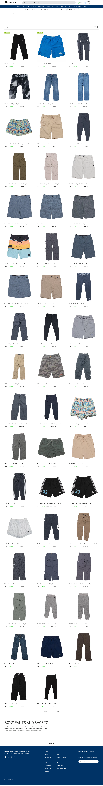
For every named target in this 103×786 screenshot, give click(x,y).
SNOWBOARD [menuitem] (40, 6)
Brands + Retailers (61, 757)
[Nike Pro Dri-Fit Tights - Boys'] (19, 87)
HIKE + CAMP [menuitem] (50, 6)
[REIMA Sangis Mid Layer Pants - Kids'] (84, 607)
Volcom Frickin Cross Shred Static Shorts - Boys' (16, 224)
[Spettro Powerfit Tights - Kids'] (84, 127)
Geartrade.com (10, 779)
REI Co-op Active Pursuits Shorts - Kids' (46, 464)
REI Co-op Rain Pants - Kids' (11, 704)
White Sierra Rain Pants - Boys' (11, 584)
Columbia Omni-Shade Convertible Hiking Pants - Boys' (50, 424)
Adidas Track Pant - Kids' (10, 504)
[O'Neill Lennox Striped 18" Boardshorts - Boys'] (19, 247)
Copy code (77, 9)
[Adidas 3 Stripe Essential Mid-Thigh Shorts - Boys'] (51, 487)
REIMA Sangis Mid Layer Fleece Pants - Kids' (47, 624)
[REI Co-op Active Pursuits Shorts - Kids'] (51, 447)
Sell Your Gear (48, 757)
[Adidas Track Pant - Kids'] (19, 487)
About (46, 754)
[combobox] (49, 2)
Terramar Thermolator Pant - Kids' (45, 344)
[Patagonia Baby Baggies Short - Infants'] (84, 407)
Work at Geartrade (61, 768)
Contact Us (59, 760)
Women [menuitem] (23, 6)
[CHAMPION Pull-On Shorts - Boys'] (84, 447)
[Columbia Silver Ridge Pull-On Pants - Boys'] (19, 607)
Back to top (51, 743)
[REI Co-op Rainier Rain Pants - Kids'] (84, 367)
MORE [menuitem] (74, 6)
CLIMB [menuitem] (68, 6)
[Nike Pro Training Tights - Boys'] (84, 287)
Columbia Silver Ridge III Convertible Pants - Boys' (16, 424)
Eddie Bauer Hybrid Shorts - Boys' (45, 663)
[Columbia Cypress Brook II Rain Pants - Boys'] (19, 327)
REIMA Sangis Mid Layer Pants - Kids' (78, 624)
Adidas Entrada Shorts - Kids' (11, 544)
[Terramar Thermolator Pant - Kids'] (51, 327)
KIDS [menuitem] (29, 6)
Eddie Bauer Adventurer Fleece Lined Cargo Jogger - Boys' (83, 544)
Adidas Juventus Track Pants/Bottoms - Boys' (79, 64)
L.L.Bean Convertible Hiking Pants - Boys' (14, 384)
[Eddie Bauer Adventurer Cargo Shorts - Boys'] (51, 127)
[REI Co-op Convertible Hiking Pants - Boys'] (51, 247)
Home (5, 13)
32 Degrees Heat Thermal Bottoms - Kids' (46, 704)
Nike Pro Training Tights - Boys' (76, 304)
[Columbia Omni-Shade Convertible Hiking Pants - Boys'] (51, 407)
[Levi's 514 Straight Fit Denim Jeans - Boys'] (84, 87)
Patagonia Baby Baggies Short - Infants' (78, 424)
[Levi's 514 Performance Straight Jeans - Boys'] (51, 87)
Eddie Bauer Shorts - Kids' (75, 344)
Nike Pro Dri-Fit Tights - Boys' (11, 104)
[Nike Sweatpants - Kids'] (19, 47)
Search (58, 754)
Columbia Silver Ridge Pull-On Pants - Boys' (15, 624)
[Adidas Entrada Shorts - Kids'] (19, 527)
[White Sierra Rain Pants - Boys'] (19, 567)
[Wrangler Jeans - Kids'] (19, 647)
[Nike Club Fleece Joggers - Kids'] (51, 527)
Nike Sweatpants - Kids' (10, 64)
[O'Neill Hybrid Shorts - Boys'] (51, 207)
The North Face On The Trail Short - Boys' (46, 64)
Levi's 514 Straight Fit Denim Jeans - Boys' (79, 104)
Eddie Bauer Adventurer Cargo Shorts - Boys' (47, 144)
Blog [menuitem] (85, 6)
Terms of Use (48, 765)
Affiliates (47, 763)
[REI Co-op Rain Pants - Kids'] (19, 687)
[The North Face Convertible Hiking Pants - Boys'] (84, 567)
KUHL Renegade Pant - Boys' (75, 663)
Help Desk (47, 760)
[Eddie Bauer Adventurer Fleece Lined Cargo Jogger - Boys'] (84, 527)
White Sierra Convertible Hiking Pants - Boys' (47, 584)
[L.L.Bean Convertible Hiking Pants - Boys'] (19, 367)
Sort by (6, 27)
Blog (58, 763)
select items (51, 10)
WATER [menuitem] (62, 6)
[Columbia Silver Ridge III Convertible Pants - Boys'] (19, 407)
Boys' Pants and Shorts (12, 13)
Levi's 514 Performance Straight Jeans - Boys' (47, 104)
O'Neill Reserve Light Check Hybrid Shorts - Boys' (80, 184)
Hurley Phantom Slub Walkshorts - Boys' (46, 304)
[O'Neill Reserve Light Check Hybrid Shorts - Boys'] (84, 167)
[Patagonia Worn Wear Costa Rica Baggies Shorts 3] (19, 127)
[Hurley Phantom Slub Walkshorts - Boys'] (51, 287)
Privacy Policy (48, 768)
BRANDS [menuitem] (80, 6)
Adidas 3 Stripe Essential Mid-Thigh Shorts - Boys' (49, 504)
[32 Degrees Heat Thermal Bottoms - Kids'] (51, 687)
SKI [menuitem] (34, 6)
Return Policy (60, 765)
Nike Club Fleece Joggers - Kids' (44, 544)
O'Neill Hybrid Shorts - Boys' (43, 224)
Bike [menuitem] (57, 6)
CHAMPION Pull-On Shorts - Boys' (77, 464)
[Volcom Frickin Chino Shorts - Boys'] (84, 207)
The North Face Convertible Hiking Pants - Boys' (80, 584)
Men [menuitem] (18, 6)
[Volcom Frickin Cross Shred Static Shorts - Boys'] (19, 207)
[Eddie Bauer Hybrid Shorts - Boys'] (51, 647)
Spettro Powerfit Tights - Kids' (76, 144)
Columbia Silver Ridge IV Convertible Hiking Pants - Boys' (18, 184)
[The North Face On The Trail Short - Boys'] (51, 47)
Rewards (47, 771)
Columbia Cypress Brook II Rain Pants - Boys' (15, 344)
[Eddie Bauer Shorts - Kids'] (84, 327)
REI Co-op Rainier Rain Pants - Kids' (77, 384)
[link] (45, 711)
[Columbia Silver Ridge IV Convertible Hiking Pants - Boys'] (19, 167)
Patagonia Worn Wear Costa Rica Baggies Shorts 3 (16, 144)
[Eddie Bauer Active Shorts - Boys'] (51, 367)
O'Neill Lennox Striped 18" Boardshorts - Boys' (15, 264)
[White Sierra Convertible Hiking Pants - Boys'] (51, 567)
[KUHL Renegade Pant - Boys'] (84, 647)
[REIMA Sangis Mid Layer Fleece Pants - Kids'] (51, 607)
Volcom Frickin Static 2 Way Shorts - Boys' (79, 264)
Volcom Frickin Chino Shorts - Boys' (77, 224)
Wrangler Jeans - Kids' (9, 663)
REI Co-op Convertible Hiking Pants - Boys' (47, 264)
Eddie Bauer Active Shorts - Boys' (44, 384)
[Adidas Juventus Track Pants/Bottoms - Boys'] (84, 47)
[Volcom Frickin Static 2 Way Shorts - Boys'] (84, 247)
